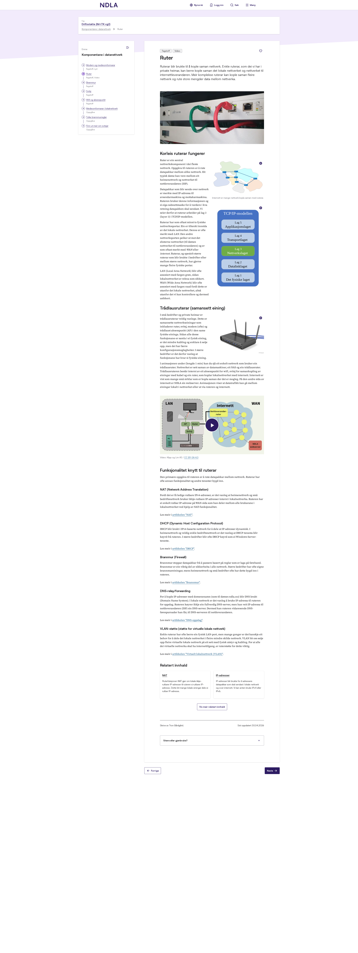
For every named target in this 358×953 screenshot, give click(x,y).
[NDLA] (109, 5)
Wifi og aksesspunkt (95, 99)
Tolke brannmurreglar (96, 117)
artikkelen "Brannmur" (186, 582)
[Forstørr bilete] (260, 163)
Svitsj (88, 91)
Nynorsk (198, 5)
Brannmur (91, 82)
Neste (270, 770)
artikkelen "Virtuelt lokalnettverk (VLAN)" (197, 654)
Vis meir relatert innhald (212, 706)
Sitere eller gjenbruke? (175, 740)
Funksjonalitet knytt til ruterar (188, 470)
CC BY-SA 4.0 (191, 457)
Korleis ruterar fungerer (182, 153)
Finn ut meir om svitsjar (97, 125)
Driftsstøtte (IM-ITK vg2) (96, 24)
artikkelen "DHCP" (183, 548)
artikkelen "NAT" (182, 514)
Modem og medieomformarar (100, 65)
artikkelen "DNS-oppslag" (187, 620)
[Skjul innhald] (127, 47)
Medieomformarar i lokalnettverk (102, 108)
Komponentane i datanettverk (96, 29)
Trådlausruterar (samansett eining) (192, 307)
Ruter (89, 73)
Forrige (155, 770)
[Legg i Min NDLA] (260, 51)
